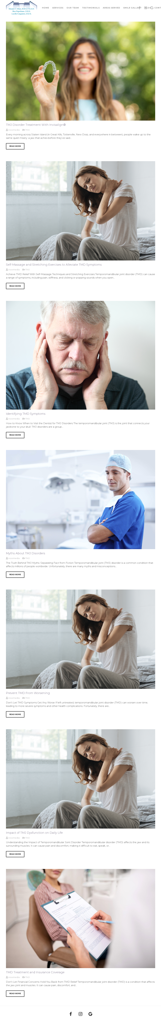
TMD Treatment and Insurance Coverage (35, 972)
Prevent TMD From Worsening (28, 693)
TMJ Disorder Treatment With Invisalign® (36, 125)
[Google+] (90, 1014)
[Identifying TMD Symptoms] (80, 355)
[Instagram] (81, 1014)
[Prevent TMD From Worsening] (80, 639)
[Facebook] (71, 1014)
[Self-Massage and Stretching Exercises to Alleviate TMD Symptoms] (80, 210)
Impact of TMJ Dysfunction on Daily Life (34, 832)
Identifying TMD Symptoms (25, 414)
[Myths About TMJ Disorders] (80, 499)
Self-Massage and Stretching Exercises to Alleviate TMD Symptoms (54, 264)
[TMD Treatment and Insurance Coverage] (80, 918)
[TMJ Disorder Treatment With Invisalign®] (80, 71)
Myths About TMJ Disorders (25, 553)
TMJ (27, 130)
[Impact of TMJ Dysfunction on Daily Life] (80, 779)
